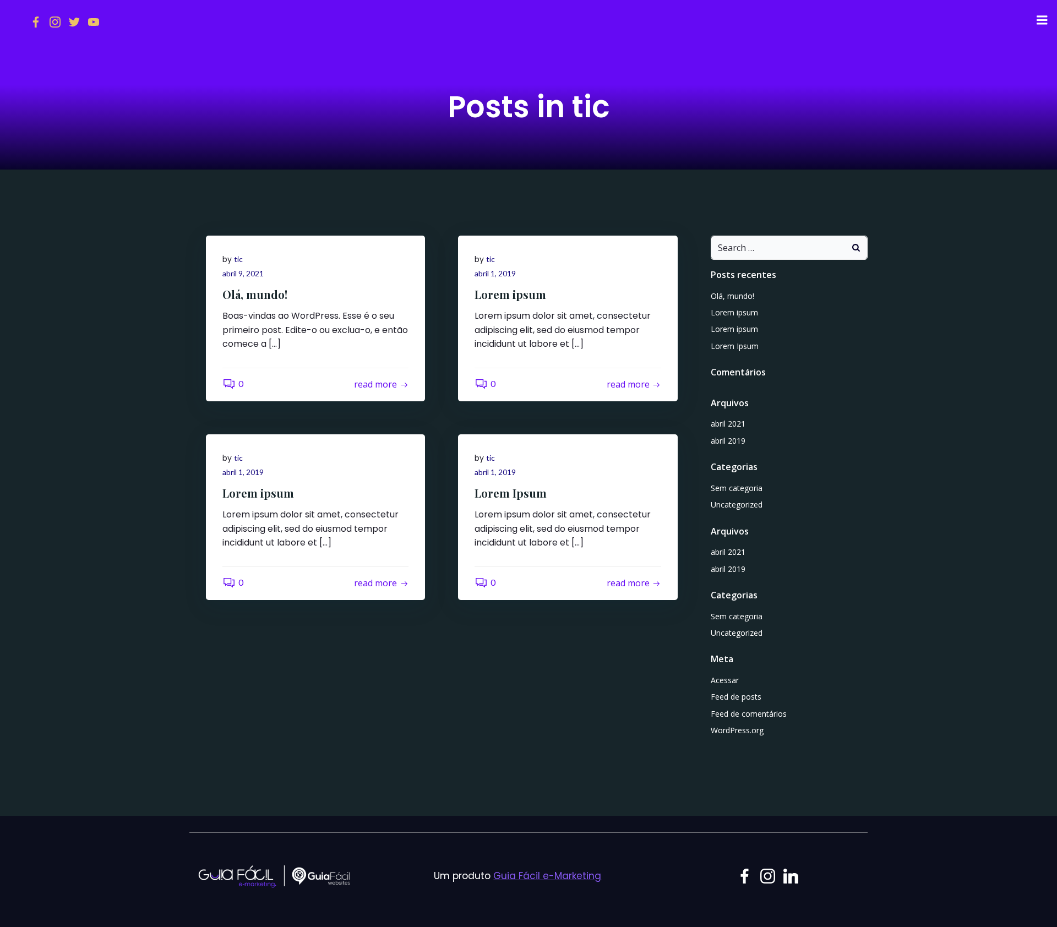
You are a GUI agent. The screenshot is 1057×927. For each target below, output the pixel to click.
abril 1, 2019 (495, 273)
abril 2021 (728, 423)
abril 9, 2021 (243, 273)
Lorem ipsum (734, 312)
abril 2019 (728, 440)
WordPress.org (737, 730)
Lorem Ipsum (735, 346)
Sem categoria (736, 488)
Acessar (725, 680)
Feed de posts (736, 696)
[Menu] (1042, 20)
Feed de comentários (749, 713)
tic (238, 259)
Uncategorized (736, 504)
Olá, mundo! (732, 296)
